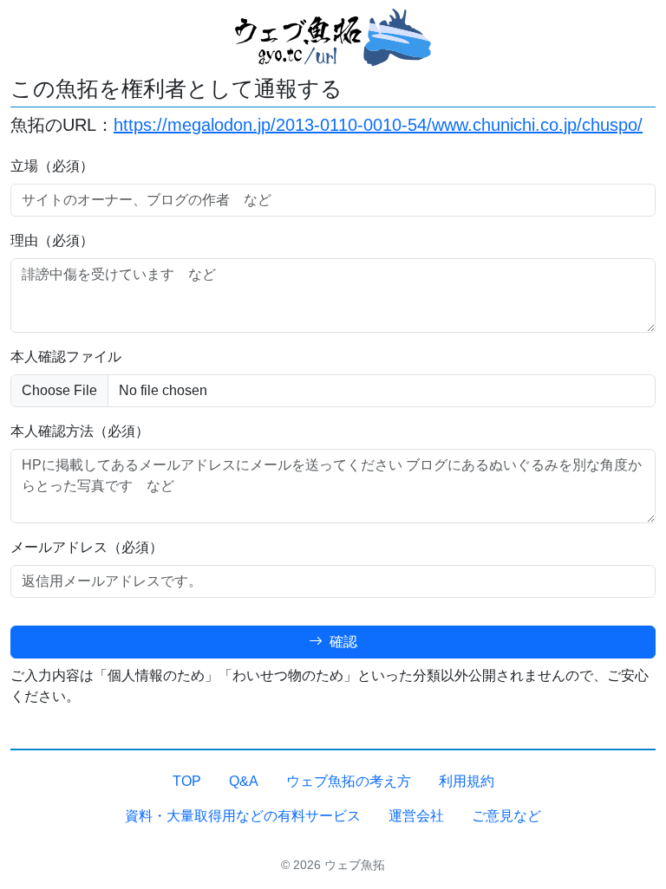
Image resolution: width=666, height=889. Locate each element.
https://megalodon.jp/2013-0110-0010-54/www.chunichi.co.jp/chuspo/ (378, 124)
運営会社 (416, 815)
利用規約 (466, 781)
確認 (341, 641)
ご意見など (506, 815)
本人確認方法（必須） (79, 431)
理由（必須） (52, 240)
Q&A (243, 781)
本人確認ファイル (65, 356)
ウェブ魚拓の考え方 (348, 781)
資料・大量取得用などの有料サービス (243, 815)
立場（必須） (52, 166)
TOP (187, 781)
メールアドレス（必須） (86, 547)
